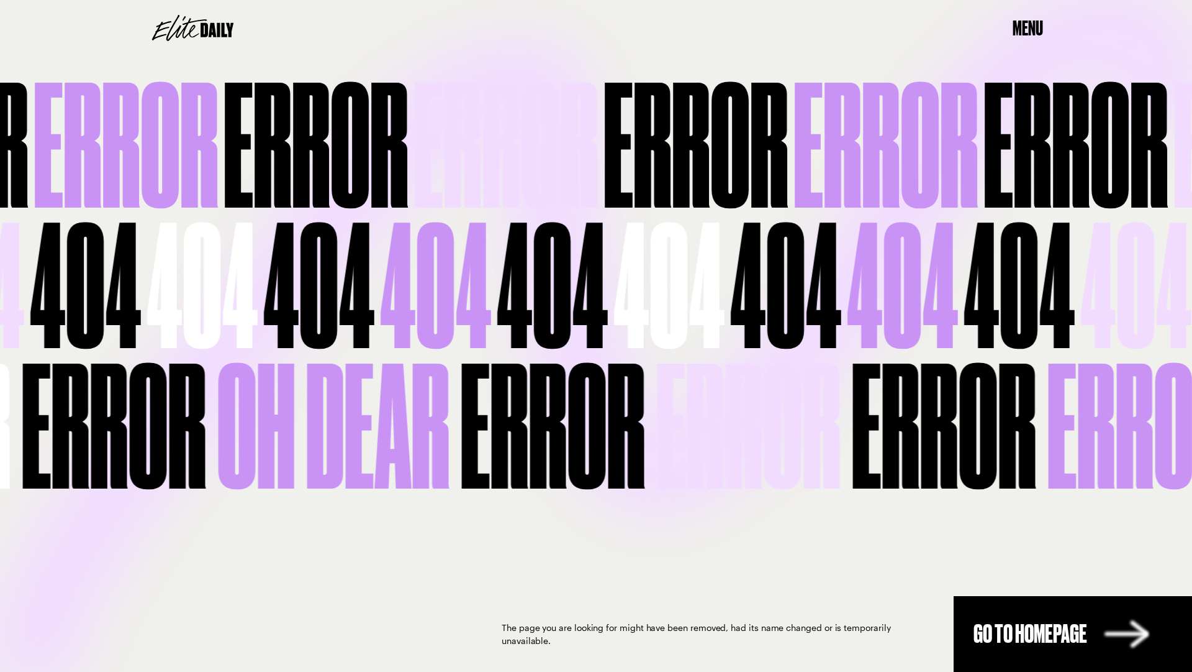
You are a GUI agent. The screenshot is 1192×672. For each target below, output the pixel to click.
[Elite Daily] (193, 28)
